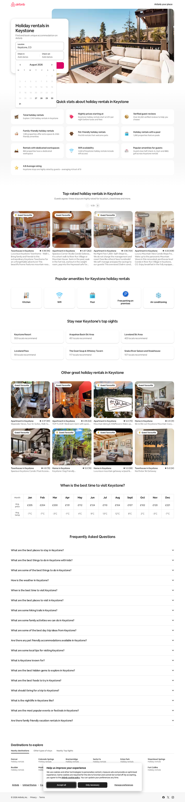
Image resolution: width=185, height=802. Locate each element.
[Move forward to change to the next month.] (52, 65)
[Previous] (87, 205)
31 (20, 104)
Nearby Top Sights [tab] (65, 750)
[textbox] (28, 57)
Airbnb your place (163, 4)
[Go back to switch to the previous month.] (20, 65)
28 (41, 98)
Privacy (33, 797)
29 (47, 98)
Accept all (61, 785)
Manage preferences (123, 785)
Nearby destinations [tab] (20, 750)
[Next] (97, 205)
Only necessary (92, 785)
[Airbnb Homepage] (18, 4)
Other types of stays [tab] (43, 750)
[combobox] (40, 47)
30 (52, 98)
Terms (42, 797)
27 (36, 98)
